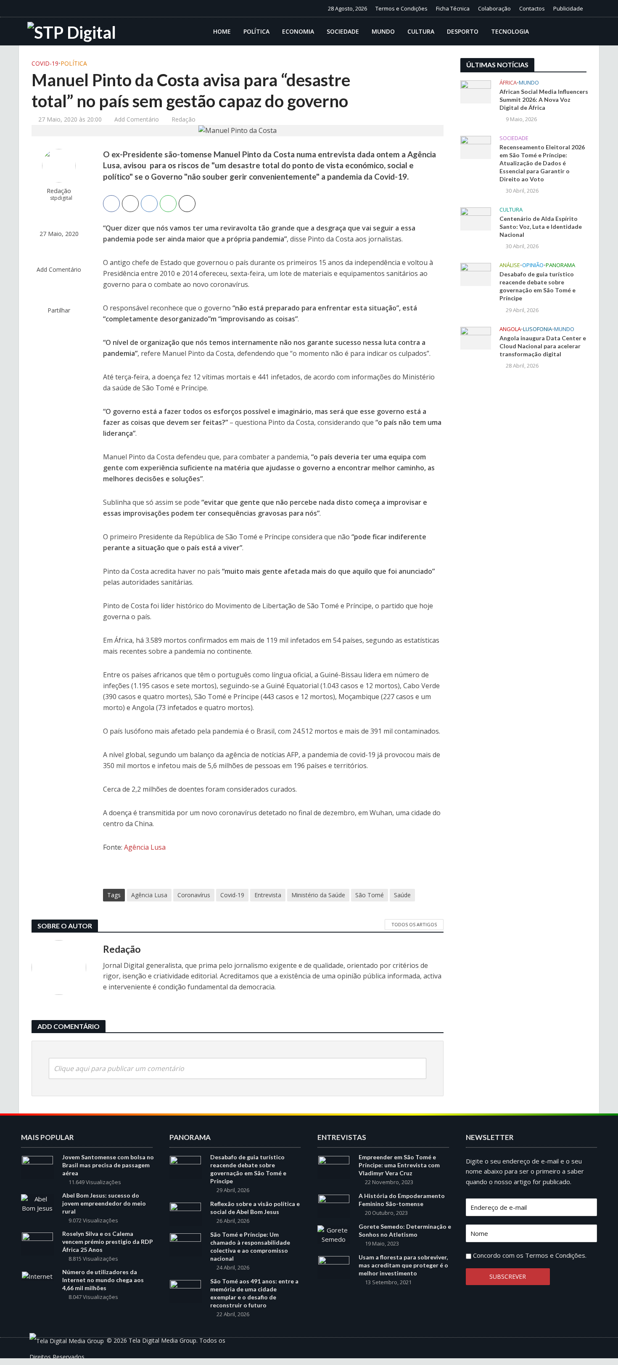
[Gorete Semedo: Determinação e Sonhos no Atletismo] (333, 1234)
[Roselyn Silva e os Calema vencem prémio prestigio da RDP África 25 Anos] (37, 1243)
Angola (510, 329)
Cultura (420, 31)
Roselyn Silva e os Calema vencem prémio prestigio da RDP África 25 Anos (107, 1241)
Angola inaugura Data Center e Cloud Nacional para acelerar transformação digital (542, 346)
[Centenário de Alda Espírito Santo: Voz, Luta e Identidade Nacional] (475, 218)
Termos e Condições (401, 8)
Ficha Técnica (453, 8)
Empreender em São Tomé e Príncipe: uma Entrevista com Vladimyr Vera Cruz (399, 1165)
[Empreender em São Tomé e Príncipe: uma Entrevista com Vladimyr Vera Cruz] (333, 1166)
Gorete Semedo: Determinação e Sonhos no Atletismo (405, 1230)
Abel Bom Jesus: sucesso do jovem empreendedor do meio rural (104, 1203)
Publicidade (568, 8)
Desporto (462, 31)
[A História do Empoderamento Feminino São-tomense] (333, 1205)
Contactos (532, 8)
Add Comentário (136, 119)
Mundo (383, 31)
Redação (183, 119)
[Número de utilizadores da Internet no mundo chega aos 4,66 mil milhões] (37, 1275)
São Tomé (369, 895)
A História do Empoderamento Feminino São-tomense (402, 1199)
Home (222, 31)
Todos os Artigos (414, 924)
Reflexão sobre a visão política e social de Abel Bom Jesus (255, 1207)
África (508, 82)
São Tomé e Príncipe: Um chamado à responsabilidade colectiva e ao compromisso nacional (250, 1246)
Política (256, 31)
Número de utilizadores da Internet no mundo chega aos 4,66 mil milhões (103, 1279)
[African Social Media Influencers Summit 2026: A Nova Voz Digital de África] (475, 91)
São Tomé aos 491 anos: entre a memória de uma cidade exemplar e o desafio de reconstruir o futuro (254, 1293)
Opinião (533, 265)
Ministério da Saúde (318, 895)
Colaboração (494, 8)
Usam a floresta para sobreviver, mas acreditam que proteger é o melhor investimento (403, 1265)
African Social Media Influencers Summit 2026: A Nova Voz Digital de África (543, 99)
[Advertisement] (523, 515)
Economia (298, 31)
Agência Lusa (145, 847)
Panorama (560, 265)
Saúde (402, 895)
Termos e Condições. (555, 1255)
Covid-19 (45, 63)
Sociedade (343, 31)
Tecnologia (510, 31)
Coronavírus (193, 895)
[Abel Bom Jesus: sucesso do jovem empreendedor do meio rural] (37, 1202)
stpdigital (61, 197)
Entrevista (267, 895)
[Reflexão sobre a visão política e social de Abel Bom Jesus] (185, 1213)
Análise (509, 265)
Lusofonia (537, 329)
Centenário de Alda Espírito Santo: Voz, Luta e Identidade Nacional (540, 226)
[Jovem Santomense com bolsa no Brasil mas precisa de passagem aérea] (37, 1166)
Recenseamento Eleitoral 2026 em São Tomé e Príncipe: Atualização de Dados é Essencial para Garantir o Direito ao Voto (542, 163)
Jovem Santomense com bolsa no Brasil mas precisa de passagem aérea (108, 1165)
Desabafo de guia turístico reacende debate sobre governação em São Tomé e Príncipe (537, 286)
